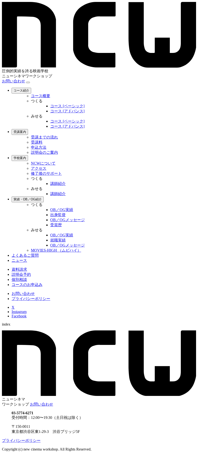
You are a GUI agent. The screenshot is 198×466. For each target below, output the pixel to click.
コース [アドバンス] (67, 111)
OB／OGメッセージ (67, 220)
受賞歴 (56, 225)
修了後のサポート (46, 173)
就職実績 (58, 240)
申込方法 (38, 147)
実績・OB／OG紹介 (28, 199)
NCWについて (43, 163)
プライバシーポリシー (31, 299)
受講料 (36, 142)
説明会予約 (21, 274)
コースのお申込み (27, 285)
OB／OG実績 (61, 210)
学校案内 (20, 158)
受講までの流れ (44, 137)
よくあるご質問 (25, 255)
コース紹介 (21, 90)
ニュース (19, 260)
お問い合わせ (13, 81)
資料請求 (19, 269)
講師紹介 (58, 184)
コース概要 (40, 96)
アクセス (38, 168)
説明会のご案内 (44, 152)
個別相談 (19, 279)
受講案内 (20, 132)
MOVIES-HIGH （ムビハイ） (56, 250)
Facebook (19, 316)
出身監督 (58, 215)
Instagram (19, 312)
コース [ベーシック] (67, 106)
